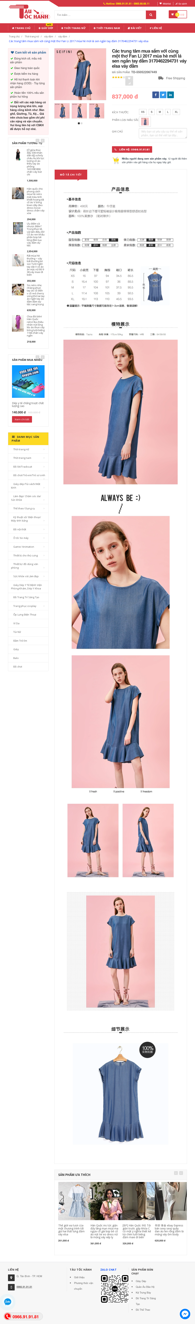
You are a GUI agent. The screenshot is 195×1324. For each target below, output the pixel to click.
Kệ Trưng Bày (143, 1292)
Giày (16, 649)
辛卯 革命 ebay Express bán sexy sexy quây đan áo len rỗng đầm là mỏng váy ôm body (169, 1230)
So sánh (182, 3)
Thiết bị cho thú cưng (25, 555)
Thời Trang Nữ (74, 28)
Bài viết (136, 28)
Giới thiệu (79, 1277)
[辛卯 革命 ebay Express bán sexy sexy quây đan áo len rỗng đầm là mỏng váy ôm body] (174, 1201)
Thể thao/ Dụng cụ (24, 508)
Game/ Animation (23, 546)
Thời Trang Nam (108, 28)
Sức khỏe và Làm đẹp (26, 576)
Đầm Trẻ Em (20, 640)
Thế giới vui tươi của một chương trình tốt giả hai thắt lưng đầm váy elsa (71, 1230)
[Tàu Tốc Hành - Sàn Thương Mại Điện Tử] (30, 11)
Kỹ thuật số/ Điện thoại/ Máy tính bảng (26, 518)
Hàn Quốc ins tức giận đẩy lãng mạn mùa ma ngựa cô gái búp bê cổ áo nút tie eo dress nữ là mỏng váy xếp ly (104, 1231)
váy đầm (48, 36)
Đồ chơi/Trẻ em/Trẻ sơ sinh (29, 475)
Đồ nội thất (19, 529)
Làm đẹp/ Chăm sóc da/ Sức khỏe (26, 498)
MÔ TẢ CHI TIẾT (71, 174)
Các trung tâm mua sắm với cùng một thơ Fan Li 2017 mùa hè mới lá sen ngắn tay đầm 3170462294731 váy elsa (78, 41)
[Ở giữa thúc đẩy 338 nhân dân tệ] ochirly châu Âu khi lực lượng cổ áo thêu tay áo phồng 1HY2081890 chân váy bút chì (35, 162)
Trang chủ (22, 28)
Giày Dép (47, 27)
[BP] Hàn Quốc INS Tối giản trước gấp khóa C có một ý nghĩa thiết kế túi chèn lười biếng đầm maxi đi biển (137, 1231)
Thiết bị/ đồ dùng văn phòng (24, 565)
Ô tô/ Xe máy (21, 538)
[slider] (118, 77)
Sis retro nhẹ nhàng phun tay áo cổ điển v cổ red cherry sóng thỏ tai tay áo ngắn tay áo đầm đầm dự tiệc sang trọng (36, 294)
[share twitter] (163, 94)
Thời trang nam (22, 458)
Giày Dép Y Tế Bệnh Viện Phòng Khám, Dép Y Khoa (26, 586)
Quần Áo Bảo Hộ (145, 1287)
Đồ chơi (17, 666)
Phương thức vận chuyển (83, 1285)
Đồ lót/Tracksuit (22, 466)
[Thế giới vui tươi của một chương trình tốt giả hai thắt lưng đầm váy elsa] (77, 1201)
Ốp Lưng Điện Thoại (24, 614)
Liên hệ (157, 28)
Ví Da (16, 623)
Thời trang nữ (32, 36)
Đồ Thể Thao (143, 1309)
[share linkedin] (170, 94)
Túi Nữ (17, 632)
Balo (16, 658)
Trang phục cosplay (25, 606)
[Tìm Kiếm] (151, 14)
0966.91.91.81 (24, 1287)
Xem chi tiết (22, 419)
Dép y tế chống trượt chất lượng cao (28, 404)
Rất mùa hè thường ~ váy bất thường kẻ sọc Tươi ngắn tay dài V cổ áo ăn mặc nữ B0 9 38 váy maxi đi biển (35, 265)
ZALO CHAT (108, 1269)
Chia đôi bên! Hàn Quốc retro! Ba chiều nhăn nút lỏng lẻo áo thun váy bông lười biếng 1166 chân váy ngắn (36, 326)
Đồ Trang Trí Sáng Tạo (26, 597)
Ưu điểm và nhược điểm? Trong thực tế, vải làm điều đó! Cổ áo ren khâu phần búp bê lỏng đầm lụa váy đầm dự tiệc (36, 234)
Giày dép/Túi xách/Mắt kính (25, 485)
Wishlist (167, 3)
